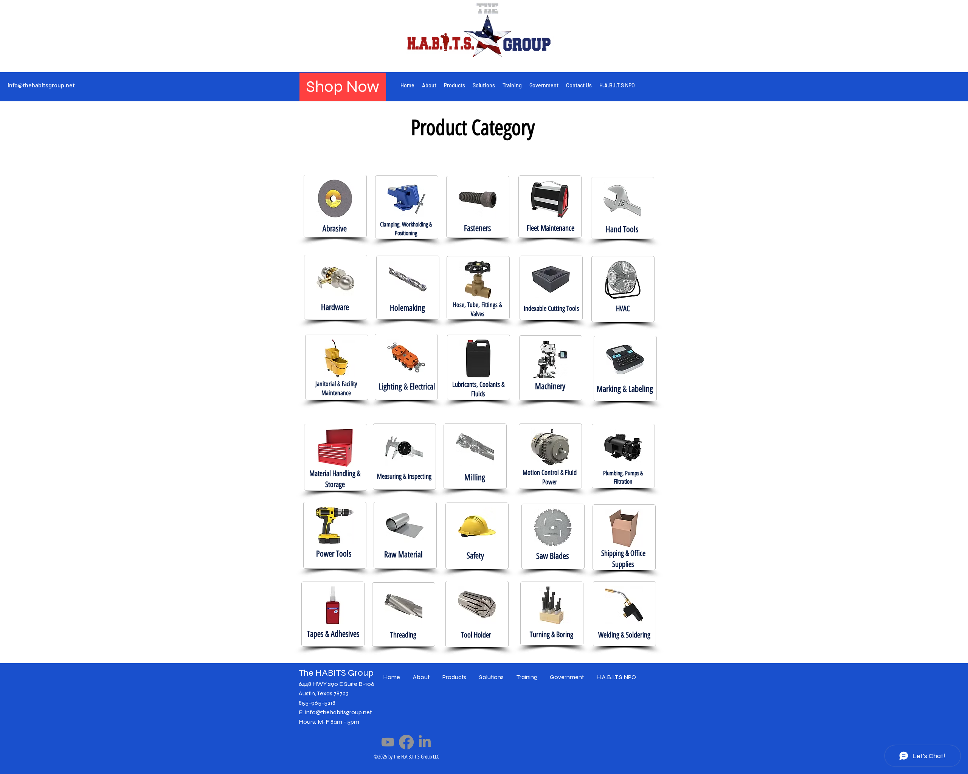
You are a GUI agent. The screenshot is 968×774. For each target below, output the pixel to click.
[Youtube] (387, 742)
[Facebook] (406, 742)
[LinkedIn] (424, 742)
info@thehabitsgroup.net (41, 84)
